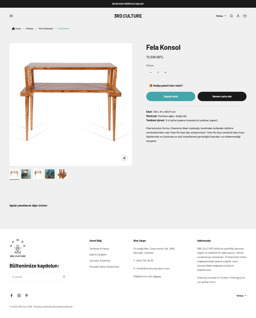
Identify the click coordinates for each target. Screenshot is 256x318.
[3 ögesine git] (38, 174)
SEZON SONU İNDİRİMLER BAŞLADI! (128, 4)
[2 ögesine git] (26, 174)
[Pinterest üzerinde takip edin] (27, 296)
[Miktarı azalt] (150, 72)
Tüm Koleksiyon (46, 28)
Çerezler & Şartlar (99, 260)
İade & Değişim (98, 254)
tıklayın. (157, 276)
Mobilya (29, 28)
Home (18, 28)
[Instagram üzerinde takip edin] (19, 296)
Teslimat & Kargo (99, 248)
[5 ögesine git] (61, 174)
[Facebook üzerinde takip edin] (11, 296)
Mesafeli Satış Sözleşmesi (104, 266)
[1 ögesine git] (14, 174)
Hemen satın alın (222, 96)
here (238, 277)
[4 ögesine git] (50, 174)
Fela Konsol (63, 28)
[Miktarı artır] (165, 72)
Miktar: (150, 65)
